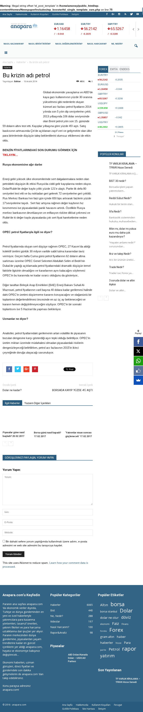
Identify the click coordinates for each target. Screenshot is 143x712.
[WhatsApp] (138, 361)
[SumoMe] (138, 380)
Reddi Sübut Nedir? (120, 198)
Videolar (55, 621)
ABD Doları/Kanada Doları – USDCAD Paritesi (78, 658)
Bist (52, 610)
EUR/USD (59, 24)
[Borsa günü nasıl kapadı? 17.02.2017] (47, 420)
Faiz (115, 623)
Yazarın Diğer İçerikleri (37, 403)
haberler (106, 643)
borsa (118, 604)
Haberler (7, 67)
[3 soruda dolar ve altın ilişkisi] (102, 283)
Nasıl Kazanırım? (14, 43)
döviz (126, 617)
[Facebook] (107, 15)
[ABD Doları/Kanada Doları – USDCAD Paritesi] (57, 658)
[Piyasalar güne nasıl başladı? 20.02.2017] (16, 420)
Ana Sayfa (7, 14)
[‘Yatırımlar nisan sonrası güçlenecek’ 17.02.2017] (79, 420)
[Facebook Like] (138, 370)
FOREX (103, 69)
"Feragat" (120, 136)
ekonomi (104, 623)
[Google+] (113, 15)
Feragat (118, 704)
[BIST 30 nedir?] (102, 183)
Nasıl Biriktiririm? (39, 43)
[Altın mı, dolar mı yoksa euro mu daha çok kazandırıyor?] (102, 231)
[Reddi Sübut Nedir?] (102, 201)
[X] (138, 351)
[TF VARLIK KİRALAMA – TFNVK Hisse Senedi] (102, 166)
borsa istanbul (108, 611)
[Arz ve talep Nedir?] (102, 256)
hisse (118, 642)
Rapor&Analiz (58, 632)
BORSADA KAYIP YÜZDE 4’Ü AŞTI (72, 390)
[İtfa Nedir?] (102, 214)
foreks (103, 631)
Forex (120, 132)
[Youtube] (137, 15)
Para (127, 643)
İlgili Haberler (12, 403)
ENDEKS (125, 69)
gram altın (107, 637)
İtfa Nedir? (115, 211)
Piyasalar (57, 645)
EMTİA (114, 69)
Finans (125, 624)
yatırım (107, 656)
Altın (104, 605)
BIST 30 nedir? (117, 180)
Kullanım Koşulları (40, 14)
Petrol (114, 649)
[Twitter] (131, 15)
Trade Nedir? (116, 267)
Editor (17, 81)
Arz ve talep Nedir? (120, 253)
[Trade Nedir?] (102, 270)
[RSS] (125, 15)
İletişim (75, 14)
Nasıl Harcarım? (97, 43)
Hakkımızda (21, 14)
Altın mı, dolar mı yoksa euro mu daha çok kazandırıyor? (122, 232)
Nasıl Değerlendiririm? (68, 43)
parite (103, 650)
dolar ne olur (109, 618)
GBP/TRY (113, 24)
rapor (129, 649)
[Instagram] (119, 15)
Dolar (126, 610)
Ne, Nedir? (117, 43)
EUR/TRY (85, 24)
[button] (135, 48)
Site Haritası (88, 708)
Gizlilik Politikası (60, 14)
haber (121, 637)
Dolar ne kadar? (12, 390)
